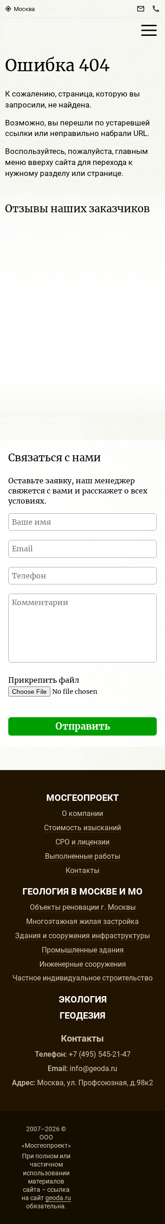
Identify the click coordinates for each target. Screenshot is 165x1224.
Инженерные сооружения (82, 964)
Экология (83, 999)
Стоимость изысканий (82, 827)
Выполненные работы (82, 856)
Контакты (82, 870)
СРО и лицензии (82, 842)
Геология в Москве (69, 891)
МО (135, 891)
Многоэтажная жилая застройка (82, 921)
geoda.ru (58, 1197)
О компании (82, 813)
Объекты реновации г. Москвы (83, 907)
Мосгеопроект (62, 30)
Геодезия (82, 1015)
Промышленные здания (83, 950)
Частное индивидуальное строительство (82, 978)
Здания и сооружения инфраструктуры (82, 935)
